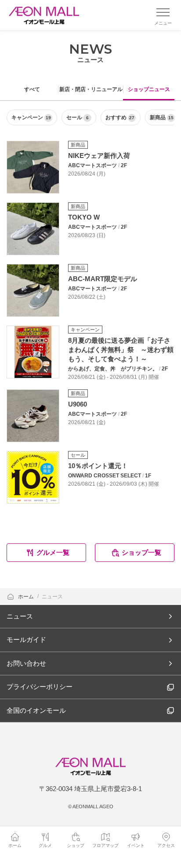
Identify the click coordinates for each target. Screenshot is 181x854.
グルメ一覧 (52, 552)
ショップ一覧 (141, 552)
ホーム (26, 597)
